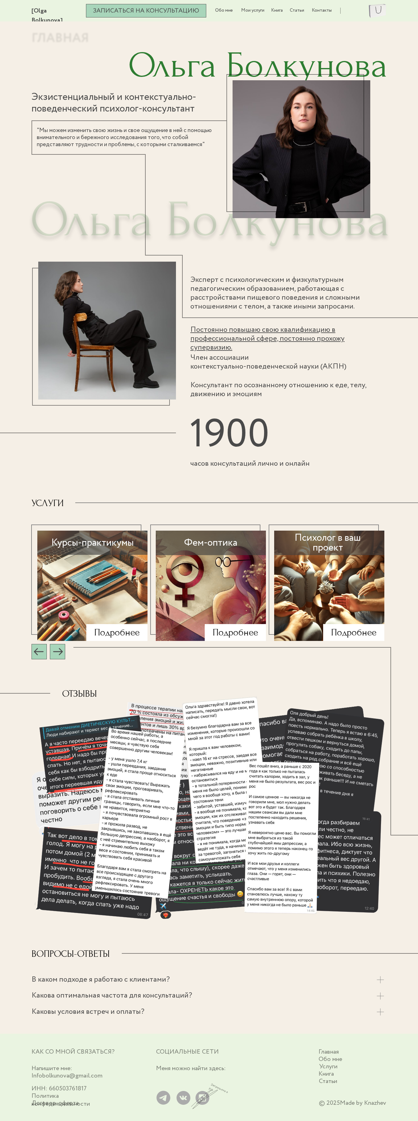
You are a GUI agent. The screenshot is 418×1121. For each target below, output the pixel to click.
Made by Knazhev (363, 1103)
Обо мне (224, 10)
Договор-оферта (55, 1103)
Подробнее (117, 632)
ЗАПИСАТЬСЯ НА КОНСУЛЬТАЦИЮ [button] (146, 10)
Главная (329, 1051)
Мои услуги (252, 10)
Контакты (322, 10)
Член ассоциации (268, 362)
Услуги (328, 1066)
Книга (277, 10)
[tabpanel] (209, 583)
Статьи (297, 10)
